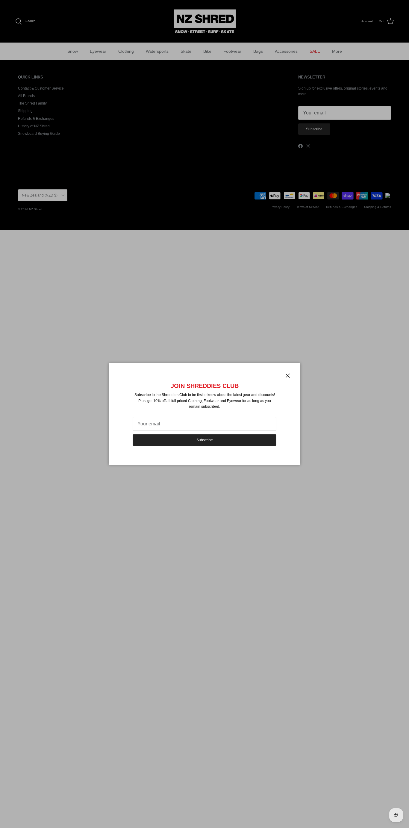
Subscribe (204, 440)
